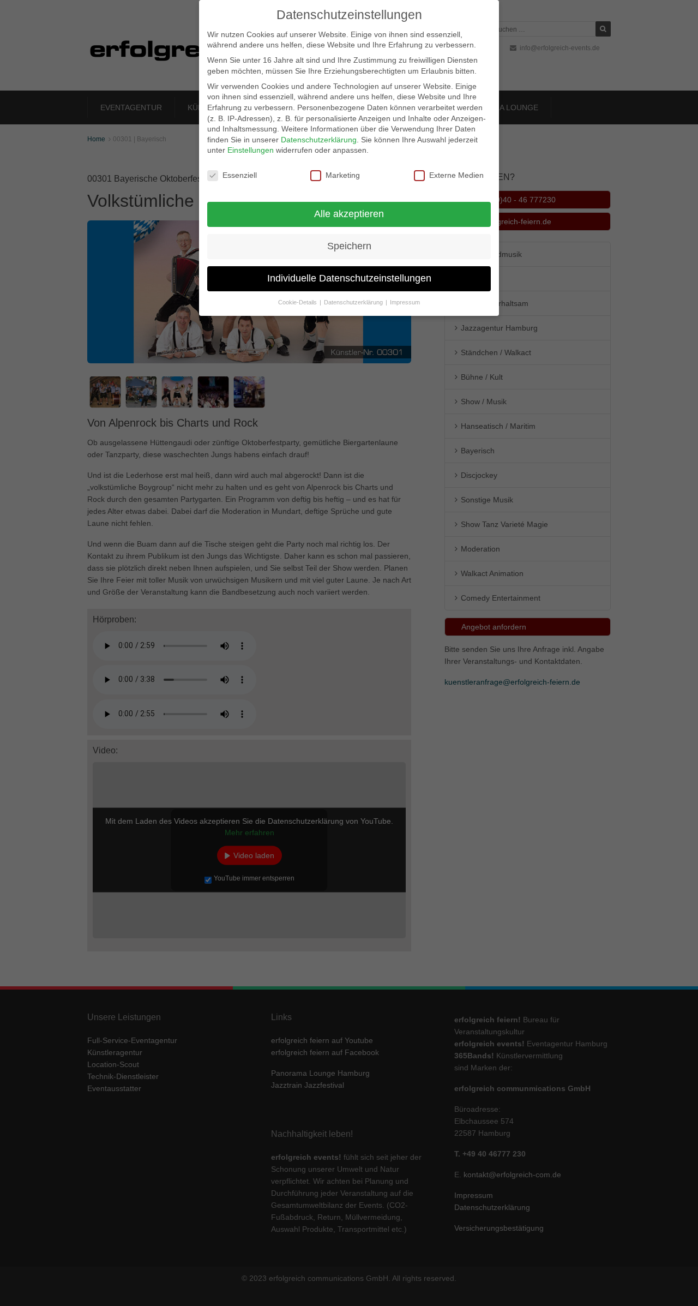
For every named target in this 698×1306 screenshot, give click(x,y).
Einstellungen (250, 150)
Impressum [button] (405, 302)
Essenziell (239, 175)
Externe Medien (456, 175)
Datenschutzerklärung (319, 139)
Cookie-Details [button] (298, 302)
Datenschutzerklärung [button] (354, 302)
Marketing (343, 175)
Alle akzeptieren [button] (349, 213)
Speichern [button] (349, 246)
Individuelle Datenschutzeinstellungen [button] (349, 278)
